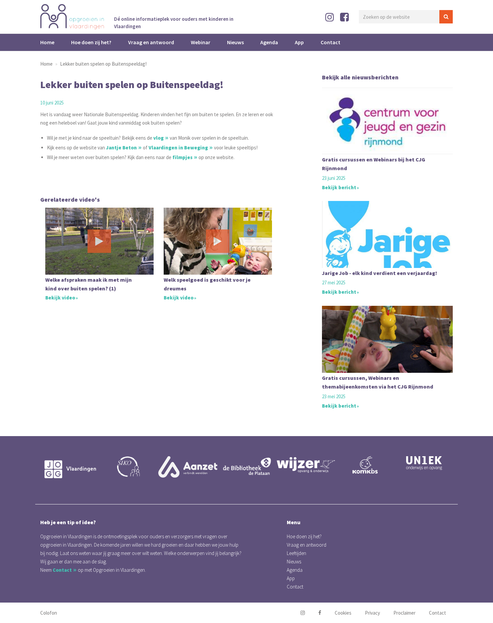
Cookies (343, 613)
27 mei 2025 (333, 283)
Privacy (372, 613)
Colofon (48, 613)
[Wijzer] (305, 464)
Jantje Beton (121, 147)
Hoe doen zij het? (91, 42)
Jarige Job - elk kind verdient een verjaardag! (379, 273)
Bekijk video (60, 297)
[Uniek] (423, 463)
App (299, 42)
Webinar (200, 42)
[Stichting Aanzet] (187, 467)
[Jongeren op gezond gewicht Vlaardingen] (69, 469)
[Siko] (128, 466)
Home (47, 42)
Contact (330, 42)
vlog (158, 138)
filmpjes (182, 157)
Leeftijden (296, 553)
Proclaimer (404, 613)
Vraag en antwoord (151, 42)
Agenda (269, 42)
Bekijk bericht (339, 187)
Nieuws (235, 42)
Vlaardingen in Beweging (178, 147)
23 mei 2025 (333, 396)
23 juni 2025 (333, 178)
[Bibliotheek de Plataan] (246, 466)
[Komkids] (364, 465)
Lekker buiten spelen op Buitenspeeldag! (103, 64)
